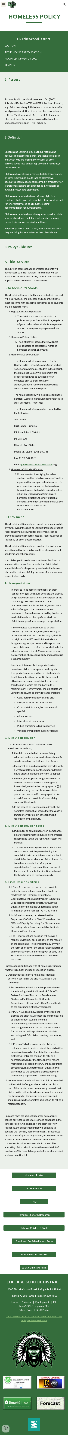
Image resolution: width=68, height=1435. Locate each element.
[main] (34, 18)
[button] (4, 4)
